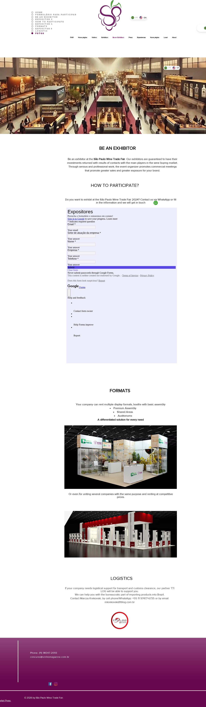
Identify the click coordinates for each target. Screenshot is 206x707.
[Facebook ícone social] (50, 684)
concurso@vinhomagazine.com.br (49, 657)
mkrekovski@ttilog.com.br (120, 602)
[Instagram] (55, 684)
